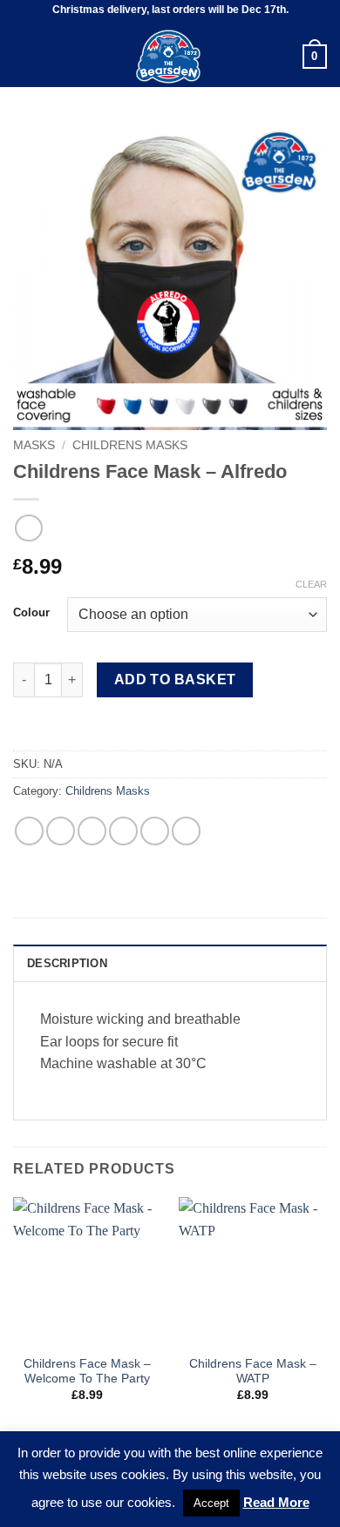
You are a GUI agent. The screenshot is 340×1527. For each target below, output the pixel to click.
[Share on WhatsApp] (29, 831)
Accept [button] (211, 1503)
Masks (34, 445)
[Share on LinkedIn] (186, 831)
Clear (311, 584)
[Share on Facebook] (60, 831)
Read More (276, 1502)
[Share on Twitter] (92, 831)
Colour (31, 613)
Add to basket (175, 679)
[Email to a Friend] (123, 831)
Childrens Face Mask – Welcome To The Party (87, 1371)
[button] (23, 56)
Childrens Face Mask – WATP (252, 1371)
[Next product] (28, 528)
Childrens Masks (129, 445)
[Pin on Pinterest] (154, 831)
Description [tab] (67, 963)
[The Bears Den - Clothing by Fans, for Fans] (168, 56)
